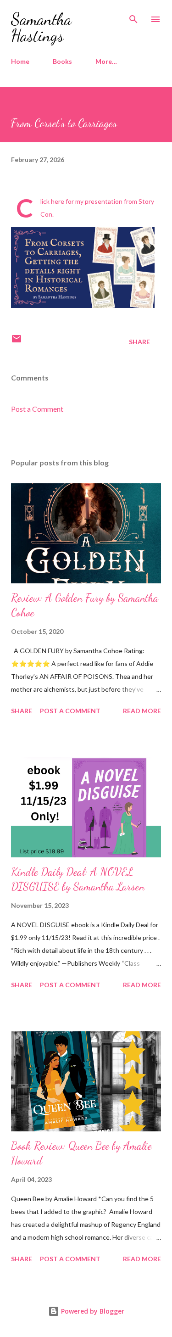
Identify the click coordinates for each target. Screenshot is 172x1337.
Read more (142, 711)
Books (62, 61)
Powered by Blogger (91, 1311)
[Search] (133, 16)
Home (20, 61)
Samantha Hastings (41, 27)
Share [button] (139, 342)
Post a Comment (37, 408)
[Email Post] (16, 342)
